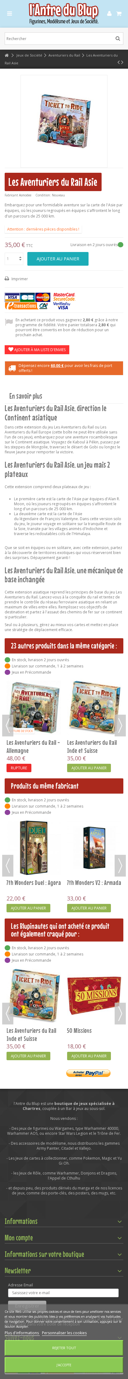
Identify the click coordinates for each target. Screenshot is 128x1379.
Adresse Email (20, 1285)
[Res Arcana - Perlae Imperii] (34, 996)
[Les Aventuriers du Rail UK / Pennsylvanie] (94, 688)
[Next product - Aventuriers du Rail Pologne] (122, 62)
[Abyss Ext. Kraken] (94, 828)
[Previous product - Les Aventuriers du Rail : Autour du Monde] (118, 62)
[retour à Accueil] (6, 55)
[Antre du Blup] (64, 14)
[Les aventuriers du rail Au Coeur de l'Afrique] (34, 688)
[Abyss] (34, 828)
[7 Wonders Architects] (94, 996)
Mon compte (19, 1237)
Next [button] (120, 725)
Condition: (43, 195)
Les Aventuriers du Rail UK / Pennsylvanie (92, 707)
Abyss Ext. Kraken (85, 843)
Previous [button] (7, 725)
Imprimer (19, 279)
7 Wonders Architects (90, 1030)
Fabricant (11, 195)
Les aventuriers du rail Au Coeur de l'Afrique (32, 707)
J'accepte (64, 1365)
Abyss (13, 843)
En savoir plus (25, 396)
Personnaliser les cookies (64, 1332)
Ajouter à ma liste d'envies (39, 349)
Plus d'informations (22, 1332)
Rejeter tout (64, 1347)
